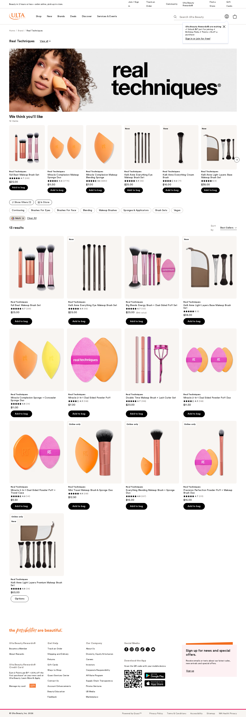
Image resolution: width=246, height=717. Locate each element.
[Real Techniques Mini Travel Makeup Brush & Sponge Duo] (94, 460)
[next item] (236, 159)
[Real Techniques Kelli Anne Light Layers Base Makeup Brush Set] (219, 155)
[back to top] (236, 707)
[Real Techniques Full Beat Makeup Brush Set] (27, 154)
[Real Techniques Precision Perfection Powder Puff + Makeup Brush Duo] (209, 461)
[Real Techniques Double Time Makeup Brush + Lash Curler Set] (152, 367)
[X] (224, 26)
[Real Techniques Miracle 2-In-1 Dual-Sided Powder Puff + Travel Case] (36, 461)
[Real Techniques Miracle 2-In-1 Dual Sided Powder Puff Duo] (209, 367)
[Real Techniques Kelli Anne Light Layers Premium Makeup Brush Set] (36, 553)
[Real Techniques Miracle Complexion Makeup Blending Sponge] (104, 155)
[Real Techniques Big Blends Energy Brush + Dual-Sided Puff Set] (152, 275)
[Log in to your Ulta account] (227, 16)
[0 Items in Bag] (235, 16)
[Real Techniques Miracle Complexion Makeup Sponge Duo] (65, 155)
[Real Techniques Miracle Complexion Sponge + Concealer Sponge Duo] (36, 368)
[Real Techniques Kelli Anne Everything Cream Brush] (180, 155)
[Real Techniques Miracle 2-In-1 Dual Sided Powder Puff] (94, 367)
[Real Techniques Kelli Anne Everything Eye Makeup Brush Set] (142, 155)
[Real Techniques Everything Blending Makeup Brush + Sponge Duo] (152, 461)
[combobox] (228, 228)
